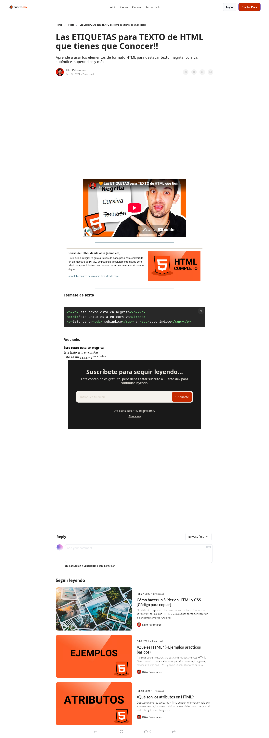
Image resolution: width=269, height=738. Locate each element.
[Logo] (18, 7)
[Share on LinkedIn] (210, 72)
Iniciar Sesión (73, 566)
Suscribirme (91, 566)
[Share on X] (194, 72)
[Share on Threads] (202, 72)
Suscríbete (182, 397)
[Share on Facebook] (185, 72)
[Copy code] (201, 311)
